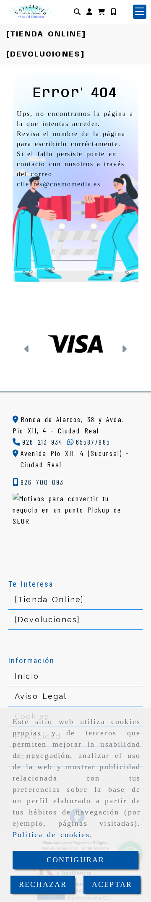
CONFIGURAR (76, 860)
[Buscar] (77, 11)
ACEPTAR (112, 884)
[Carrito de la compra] (101, 11)
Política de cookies (51, 834)
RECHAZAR (43, 884)
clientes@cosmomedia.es (59, 184)
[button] (89, 11)
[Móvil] (113, 11)
